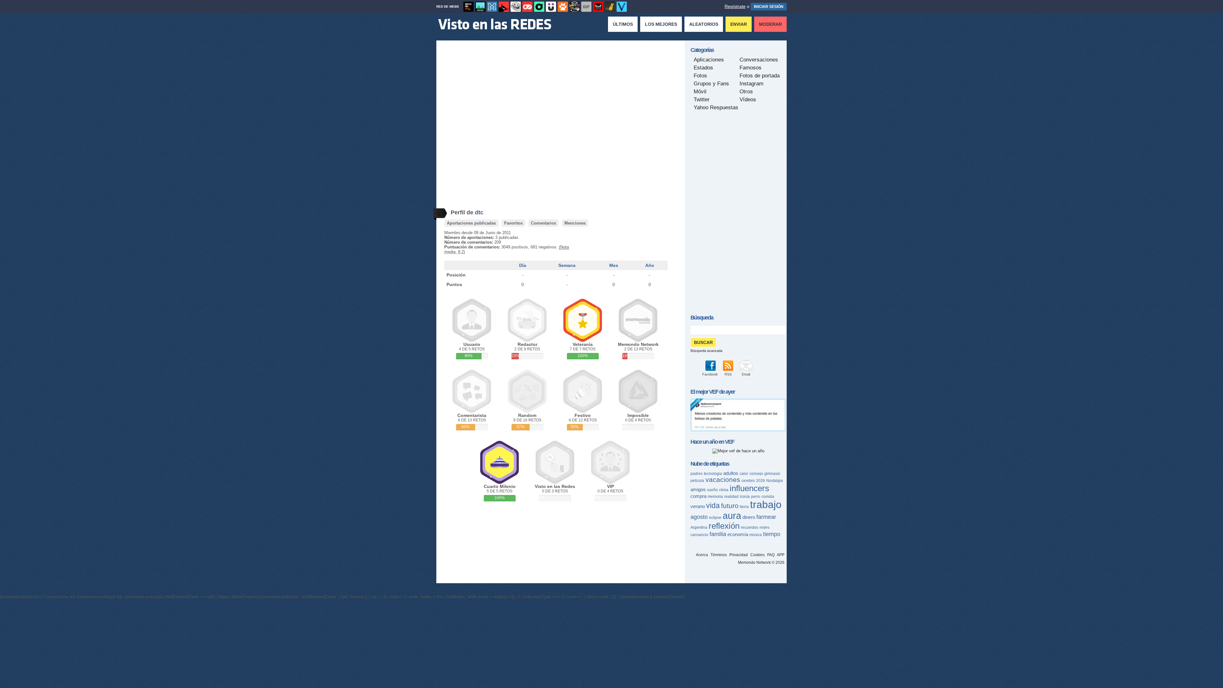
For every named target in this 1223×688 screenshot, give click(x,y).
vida (713, 505)
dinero (748, 517)
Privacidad (738, 555)
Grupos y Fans (711, 84)
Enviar (738, 24)
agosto (699, 517)
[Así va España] (504, 7)
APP (780, 555)
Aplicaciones (709, 60)
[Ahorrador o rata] (610, 7)
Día (522, 265)
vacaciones (722, 479)
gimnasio (772, 473)
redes (764, 527)
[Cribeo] (539, 7)
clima (723, 490)
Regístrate (735, 6)
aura (732, 516)
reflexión (724, 526)
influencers (749, 488)
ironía (745, 496)
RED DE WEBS (447, 6)
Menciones (575, 223)
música (755, 535)
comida (768, 496)
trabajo (766, 504)
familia (718, 534)
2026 (760, 480)
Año (649, 265)
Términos (719, 555)
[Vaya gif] (586, 7)
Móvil (700, 92)
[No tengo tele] (574, 7)
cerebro (748, 480)
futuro (730, 505)
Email (746, 374)
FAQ (771, 555)
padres (696, 473)
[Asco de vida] (468, 7)
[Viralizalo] (622, 7)
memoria (715, 496)
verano (697, 506)
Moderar (770, 24)
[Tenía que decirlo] (598, 7)
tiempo (771, 534)
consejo (756, 473)
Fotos (700, 76)
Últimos (623, 24)
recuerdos (749, 527)
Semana (567, 265)
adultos (730, 473)
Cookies (757, 555)
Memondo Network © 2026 (761, 562)
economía (737, 534)
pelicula (697, 480)
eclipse (715, 517)
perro (755, 496)
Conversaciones (759, 60)
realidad (731, 496)
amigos (698, 489)
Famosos (751, 68)
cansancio (699, 535)
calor (744, 473)
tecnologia (713, 473)
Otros (746, 92)
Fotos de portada (760, 76)
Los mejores (661, 24)
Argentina (698, 527)
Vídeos (748, 100)
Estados (703, 68)
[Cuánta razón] (480, 7)
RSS (728, 374)
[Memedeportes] (492, 7)
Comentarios (543, 223)
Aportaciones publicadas (471, 223)
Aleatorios (703, 24)
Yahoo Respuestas (716, 107)
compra (698, 496)
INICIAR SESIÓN (768, 6)
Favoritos (513, 223)
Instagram (751, 84)
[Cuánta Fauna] (563, 7)
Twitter (702, 100)
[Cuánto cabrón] (516, 7)
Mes (613, 265)
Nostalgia (774, 480)
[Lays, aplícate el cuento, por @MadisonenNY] (738, 430)
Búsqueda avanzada (706, 351)
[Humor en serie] (551, 7)
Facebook (710, 374)
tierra (744, 507)
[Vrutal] (527, 7)
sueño (712, 490)
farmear (766, 517)
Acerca (702, 555)
